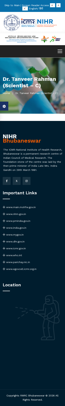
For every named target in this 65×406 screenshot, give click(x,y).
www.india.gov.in (15, 227)
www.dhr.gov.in (15, 241)
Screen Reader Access (35, 5)
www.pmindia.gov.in (17, 220)
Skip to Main (12, 5)
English (33, 8)
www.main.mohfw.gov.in (20, 207)
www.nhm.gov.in (15, 214)
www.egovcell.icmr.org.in (20, 269)
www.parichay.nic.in (17, 262)
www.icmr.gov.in (15, 248)
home (6, 93)
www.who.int (13, 255)
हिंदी (41, 8)
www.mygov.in (14, 234)
